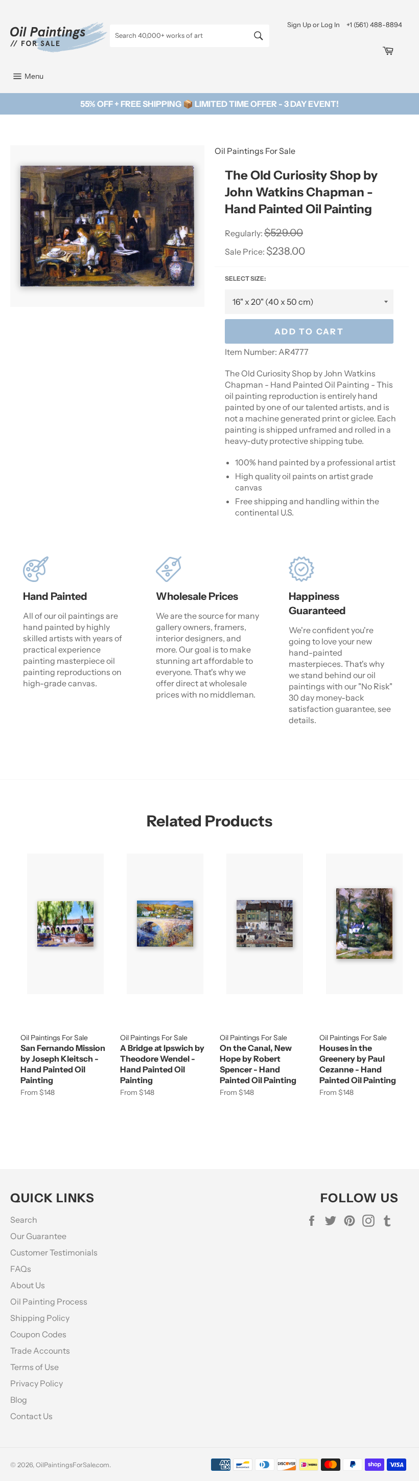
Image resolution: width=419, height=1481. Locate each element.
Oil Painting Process (48, 1301)
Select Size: (245, 278)
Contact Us (31, 1416)
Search (23, 1220)
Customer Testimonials (54, 1252)
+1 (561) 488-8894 (374, 24)
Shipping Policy (39, 1318)
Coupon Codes (38, 1334)
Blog (18, 1400)
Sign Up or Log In (313, 24)
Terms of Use (34, 1367)
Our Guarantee (38, 1236)
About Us (27, 1285)
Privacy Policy (36, 1383)
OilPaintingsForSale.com (72, 1465)
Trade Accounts (40, 1350)
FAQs (20, 1269)
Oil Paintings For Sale (255, 151)
